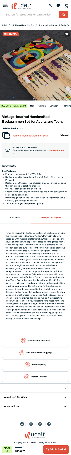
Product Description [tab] (51, 217)
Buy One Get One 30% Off (13, 106)
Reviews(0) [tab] (15, 217)
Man (32, 106)
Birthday (54, 106)
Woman (42, 106)
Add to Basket (58, 449)
